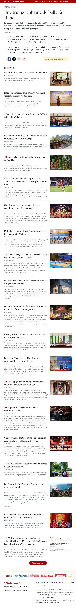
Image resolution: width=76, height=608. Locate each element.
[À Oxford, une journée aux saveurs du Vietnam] (61, 78)
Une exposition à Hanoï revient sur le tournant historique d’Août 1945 (25, 336)
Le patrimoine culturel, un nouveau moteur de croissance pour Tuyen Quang (25, 137)
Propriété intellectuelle (42, 582)
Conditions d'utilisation (57, 582)
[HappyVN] (64, 576)
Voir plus (11, 68)
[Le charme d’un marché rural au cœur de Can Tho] (61, 162)
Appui (72, 582)
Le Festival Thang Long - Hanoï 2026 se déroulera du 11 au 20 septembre (22, 359)
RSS (67, 582)
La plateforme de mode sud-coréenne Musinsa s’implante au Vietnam (25, 282)
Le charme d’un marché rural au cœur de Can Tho (25, 158)
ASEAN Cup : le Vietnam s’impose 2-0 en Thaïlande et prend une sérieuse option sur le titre (25, 181)
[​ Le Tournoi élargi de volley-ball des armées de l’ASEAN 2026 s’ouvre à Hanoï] (61, 260)
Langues (39, 586)
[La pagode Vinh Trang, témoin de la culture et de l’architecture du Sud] (61, 387)
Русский (65, 1)
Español (56, 1)
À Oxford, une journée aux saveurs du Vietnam (25, 72)
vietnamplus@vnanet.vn (47, 597)
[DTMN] (37, 576)
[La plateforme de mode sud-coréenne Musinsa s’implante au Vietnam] (61, 286)
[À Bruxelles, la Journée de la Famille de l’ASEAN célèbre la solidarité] (61, 120)
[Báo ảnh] (51, 576)
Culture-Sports (10, 7)
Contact (71, 586)
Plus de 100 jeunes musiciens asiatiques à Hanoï (21, 409)
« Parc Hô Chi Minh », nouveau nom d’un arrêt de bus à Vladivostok (25, 465)
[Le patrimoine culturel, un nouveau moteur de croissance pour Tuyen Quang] (61, 141)
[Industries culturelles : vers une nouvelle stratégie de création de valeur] (61, 520)
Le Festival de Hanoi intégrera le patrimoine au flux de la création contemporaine (25, 308)
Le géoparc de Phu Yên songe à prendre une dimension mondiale (24, 485)
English (44, 1)
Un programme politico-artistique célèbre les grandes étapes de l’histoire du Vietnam (25, 439)
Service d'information (54, 586)
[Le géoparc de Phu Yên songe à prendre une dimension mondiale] (61, 490)
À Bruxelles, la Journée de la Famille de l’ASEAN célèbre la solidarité (25, 116)
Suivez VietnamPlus (51, 59)
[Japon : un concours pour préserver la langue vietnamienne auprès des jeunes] (61, 98)
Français (50, 1)
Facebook (9, 59)
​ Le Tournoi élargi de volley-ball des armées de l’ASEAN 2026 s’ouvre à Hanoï (25, 256)
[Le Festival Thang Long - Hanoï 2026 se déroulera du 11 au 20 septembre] (61, 363)
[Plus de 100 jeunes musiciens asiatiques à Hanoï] (61, 413)
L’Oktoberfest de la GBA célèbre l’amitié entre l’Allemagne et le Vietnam (25, 232)
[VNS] (11, 576)
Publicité (64, 586)
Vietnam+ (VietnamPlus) (19, 1)
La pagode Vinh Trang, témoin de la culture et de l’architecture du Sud (24, 383)
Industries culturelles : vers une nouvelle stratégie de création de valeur (22, 516)
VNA (44, 586)
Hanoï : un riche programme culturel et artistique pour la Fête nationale (22, 206)
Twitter (14, 59)
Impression (19, 59)
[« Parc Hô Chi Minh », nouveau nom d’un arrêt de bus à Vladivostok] (61, 469)
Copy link (24, 59)
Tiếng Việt (38, 1)
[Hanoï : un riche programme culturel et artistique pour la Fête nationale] (61, 211)
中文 (61, 1)
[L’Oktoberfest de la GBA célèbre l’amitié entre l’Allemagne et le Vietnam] (61, 236)
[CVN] (25, 576)
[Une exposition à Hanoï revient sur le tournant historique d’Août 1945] (61, 340)
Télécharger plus (38, 563)
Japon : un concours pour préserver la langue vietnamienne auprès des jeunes (24, 94)
